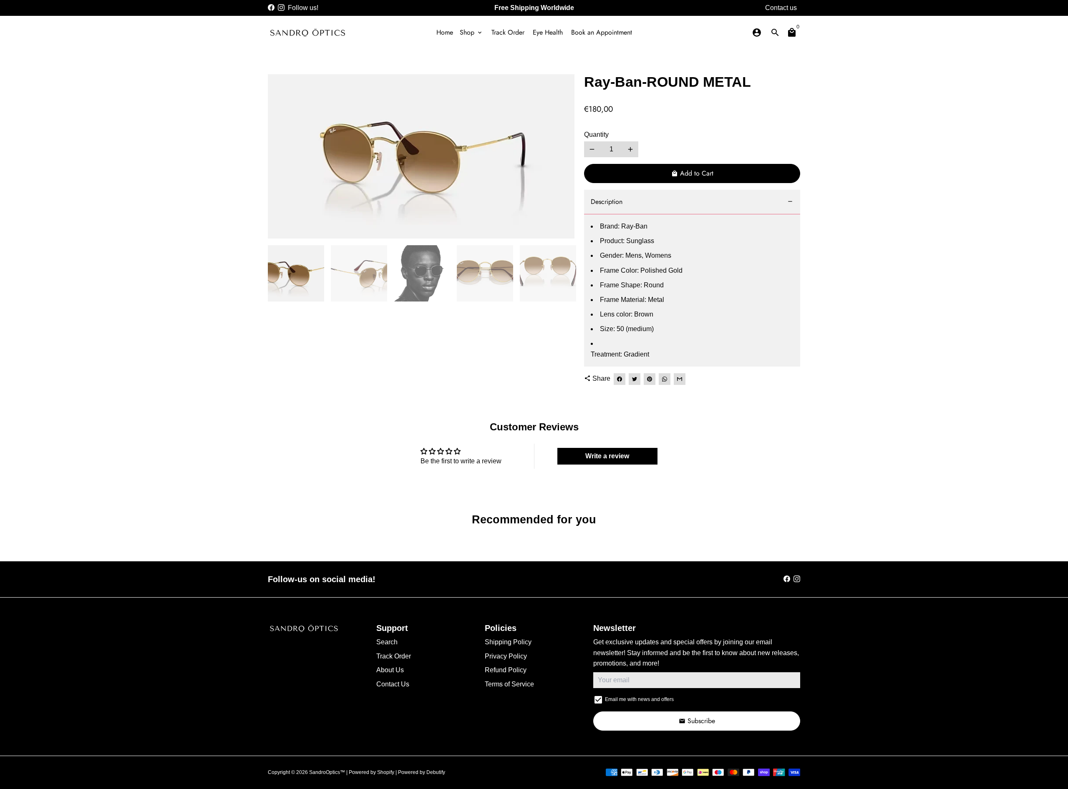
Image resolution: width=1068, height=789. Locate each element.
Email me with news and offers (639, 699)
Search (387, 642)
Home (444, 32)
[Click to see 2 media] (359, 273)
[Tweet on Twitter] (634, 379)
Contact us (781, 7)
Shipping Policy (508, 642)
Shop (471, 32)
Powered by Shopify (371, 772)
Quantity (596, 134)
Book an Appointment (601, 32)
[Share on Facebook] (619, 379)
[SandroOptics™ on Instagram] (281, 7)
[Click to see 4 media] (485, 273)
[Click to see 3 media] (422, 273)
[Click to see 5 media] (548, 273)
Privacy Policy (506, 656)
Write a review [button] (607, 456)
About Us (390, 669)
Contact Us (392, 684)
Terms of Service (509, 684)
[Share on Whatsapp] (664, 379)
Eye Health (548, 32)
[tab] (692, 202)
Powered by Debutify (421, 772)
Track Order (507, 32)
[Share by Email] (679, 379)
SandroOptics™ (327, 772)
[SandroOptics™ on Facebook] (271, 7)
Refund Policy (505, 669)
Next (563, 156)
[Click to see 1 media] (296, 273)
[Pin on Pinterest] (649, 379)
